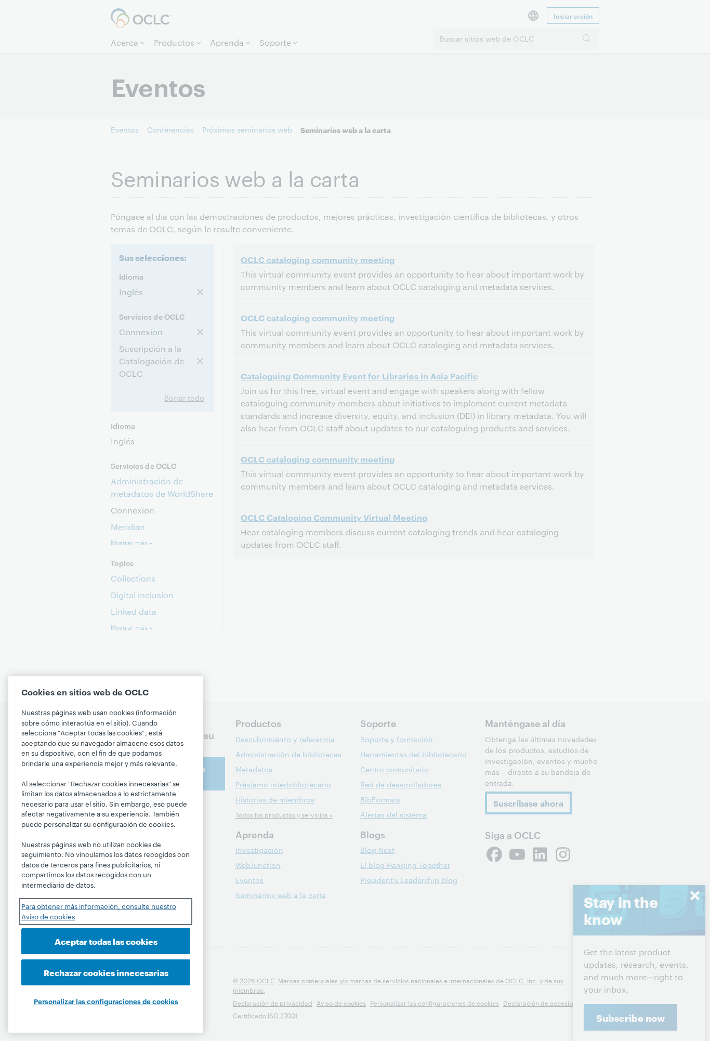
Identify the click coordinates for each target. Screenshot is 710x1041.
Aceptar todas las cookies (106, 941)
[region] (105, 854)
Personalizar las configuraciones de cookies (106, 1001)
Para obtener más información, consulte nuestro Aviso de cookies (98, 911)
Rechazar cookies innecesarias (106, 972)
